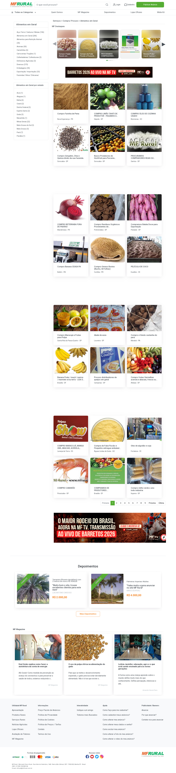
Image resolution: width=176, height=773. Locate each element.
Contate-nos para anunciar (152, 720)
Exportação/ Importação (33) (28, 72)
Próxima (152, 503)
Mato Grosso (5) (23, 129)
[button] (107, 4)
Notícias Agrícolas (19, 724)
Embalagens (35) (23, 68)
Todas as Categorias (24, 12)
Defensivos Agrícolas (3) (26, 61)
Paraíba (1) (21, 136)
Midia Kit (161, 12)
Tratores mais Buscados (87, 715)
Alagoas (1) (21, 96)
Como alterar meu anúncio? (114, 720)
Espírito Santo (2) (23, 111)
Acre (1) (20, 93)
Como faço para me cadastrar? (115, 710)
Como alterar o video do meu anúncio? (119, 739)
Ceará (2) (20, 104)
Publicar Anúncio (150, 4)
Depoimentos (110, 12)
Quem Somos (57, 12)
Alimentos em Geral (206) (27, 36)
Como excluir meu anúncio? (114, 729)
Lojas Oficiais (136, 12)
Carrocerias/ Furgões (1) (26, 54)
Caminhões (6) (22, 50)
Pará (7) (20, 132)
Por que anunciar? (149, 715)
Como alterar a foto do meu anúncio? (118, 734)
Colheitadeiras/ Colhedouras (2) (29, 57)
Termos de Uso (44, 734)
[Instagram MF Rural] (101, 756)
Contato (41, 729)
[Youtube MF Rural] (92, 756)
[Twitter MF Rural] (96, 756)
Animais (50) (22, 47)
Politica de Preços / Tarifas (49, 724)
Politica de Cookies (46, 720)
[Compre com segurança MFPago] (16, 757)
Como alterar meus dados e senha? (117, 724)
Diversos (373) (22, 64)
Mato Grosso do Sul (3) (25, 125)
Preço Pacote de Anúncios (49, 710)
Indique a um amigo (85, 710)
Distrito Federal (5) (24, 107)
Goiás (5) (20, 114)
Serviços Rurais (18, 720)
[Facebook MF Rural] (87, 756)
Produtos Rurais (19, 715)
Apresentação (18, 710)
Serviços (57, 21)
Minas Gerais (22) (23, 122)
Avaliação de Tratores (21, 734)
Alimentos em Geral (26, 24)
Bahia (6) (20, 100)
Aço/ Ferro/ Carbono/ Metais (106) (30, 32)
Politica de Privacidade (47, 715)
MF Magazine (83, 12)
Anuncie (145, 710)
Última (161, 503)
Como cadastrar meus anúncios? (116, 715)
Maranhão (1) (22, 118)
